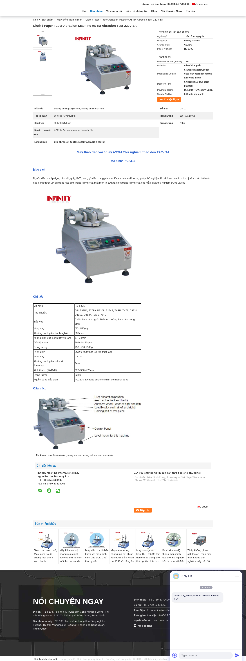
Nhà (84, 11)
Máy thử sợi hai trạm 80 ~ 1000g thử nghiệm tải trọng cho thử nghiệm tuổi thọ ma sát (148, 557)
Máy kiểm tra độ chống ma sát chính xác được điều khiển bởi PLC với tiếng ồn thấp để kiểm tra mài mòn (122, 559)
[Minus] (237, 576)
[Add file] (174, 655)
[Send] (237, 655)
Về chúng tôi (114, 11)
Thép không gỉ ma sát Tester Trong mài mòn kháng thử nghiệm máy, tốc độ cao (199, 557)
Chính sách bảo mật (45, 659)
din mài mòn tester (57, 455)
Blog (154, 11)
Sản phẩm (96, 11)
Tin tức (190, 11)
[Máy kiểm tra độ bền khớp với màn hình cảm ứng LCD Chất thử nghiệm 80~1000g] (96, 540)
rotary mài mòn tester (78, 455)
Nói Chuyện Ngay (171, 11)
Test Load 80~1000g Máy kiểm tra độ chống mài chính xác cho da (45, 556)
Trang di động (144, 625)
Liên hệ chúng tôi (136, 11)
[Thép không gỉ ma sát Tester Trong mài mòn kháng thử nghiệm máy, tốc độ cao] (199, 540)
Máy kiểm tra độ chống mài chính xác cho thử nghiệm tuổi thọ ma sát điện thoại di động (173, 557)
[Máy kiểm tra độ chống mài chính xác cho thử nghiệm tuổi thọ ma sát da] (71, 540)
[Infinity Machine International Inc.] (53, 10)
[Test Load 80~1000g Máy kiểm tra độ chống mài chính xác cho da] (45, 540)
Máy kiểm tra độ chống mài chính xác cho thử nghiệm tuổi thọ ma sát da (71, 556)
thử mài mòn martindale (101, 455)
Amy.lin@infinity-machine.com (168, 610)
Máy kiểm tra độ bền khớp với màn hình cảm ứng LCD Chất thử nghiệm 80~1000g (97, 557)
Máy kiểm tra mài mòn (69, 19)
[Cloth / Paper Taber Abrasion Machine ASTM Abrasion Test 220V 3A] (42, 41)
